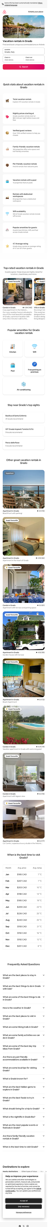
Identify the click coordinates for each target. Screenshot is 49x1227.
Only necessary (23, 1207)
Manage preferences (23, 1212)
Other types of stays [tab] (29, 1171)
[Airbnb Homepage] (4, 11)
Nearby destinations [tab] (10, 1171)
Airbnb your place (35, 12)
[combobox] (24, 52)
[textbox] (13, 60)
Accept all (23, 1201)
